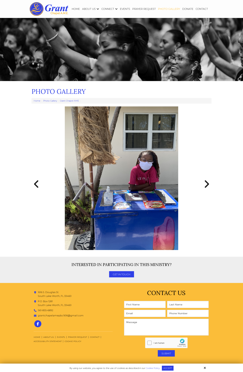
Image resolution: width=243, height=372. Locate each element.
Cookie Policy (153, 368)
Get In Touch (121, 274)
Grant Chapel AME (69, 100)
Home (37, 100)
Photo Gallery (50, 100)
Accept (167, 368)
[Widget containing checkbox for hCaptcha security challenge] (166, 343)
